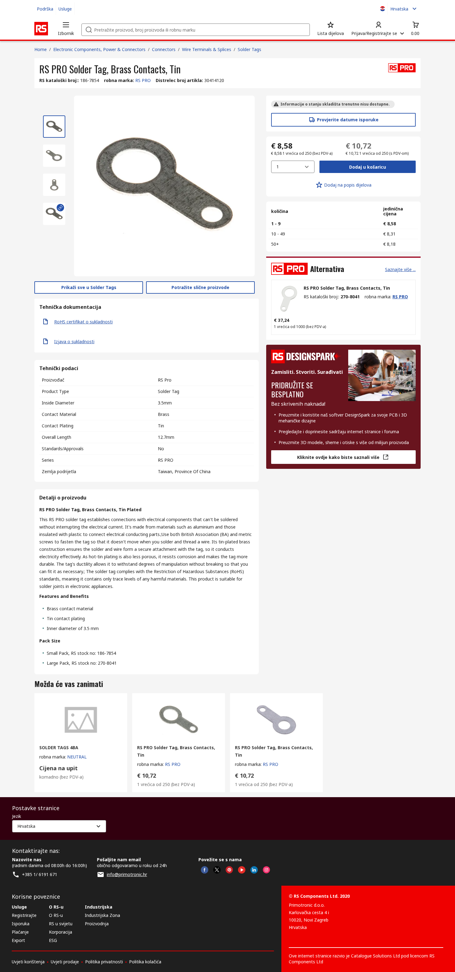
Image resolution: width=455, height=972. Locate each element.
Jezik (16, 816)
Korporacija (60, 932)
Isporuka (20, 924)
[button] (66, 28)
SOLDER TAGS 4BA (58, 747)
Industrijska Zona (102, 915)
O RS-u (56, 915)
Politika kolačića (145, 962)
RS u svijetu (60, 924)
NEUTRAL (77, 757)
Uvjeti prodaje (65, 962)
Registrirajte (24, 915)
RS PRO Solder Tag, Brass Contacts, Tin (347, 288)
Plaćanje (20, 932)
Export (18, 940)
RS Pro (164, 380)
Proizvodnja (97, 924)
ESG (53, 940)
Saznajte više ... (400, 269)
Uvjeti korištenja (28, 962)
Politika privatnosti (104, 962)
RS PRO (143, 80)
